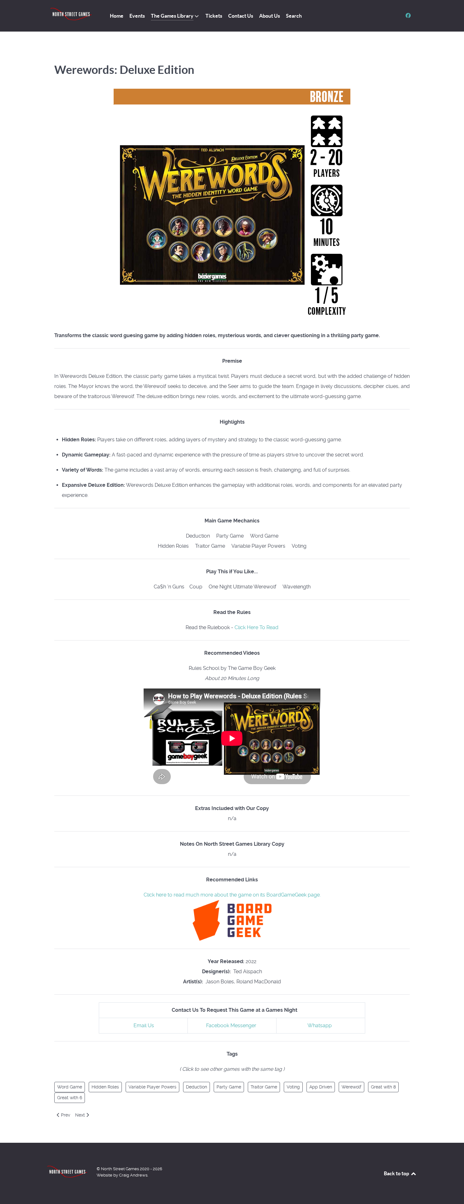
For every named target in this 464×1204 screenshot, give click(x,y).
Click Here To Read (256, 627)
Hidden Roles (105, 1086)
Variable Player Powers (152, 1086)
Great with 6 (69, 1097)
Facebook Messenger (231, 1025)
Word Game (69, 1086)
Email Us (144, 1025)
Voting (293, 1086)
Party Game (229, 1086)
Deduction (196, 1086)
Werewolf (351, 1086)
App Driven (320, 1086)
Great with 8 (383, 1086)
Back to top (397, 1173)
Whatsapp (319, 1025)
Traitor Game (264, 1086)
